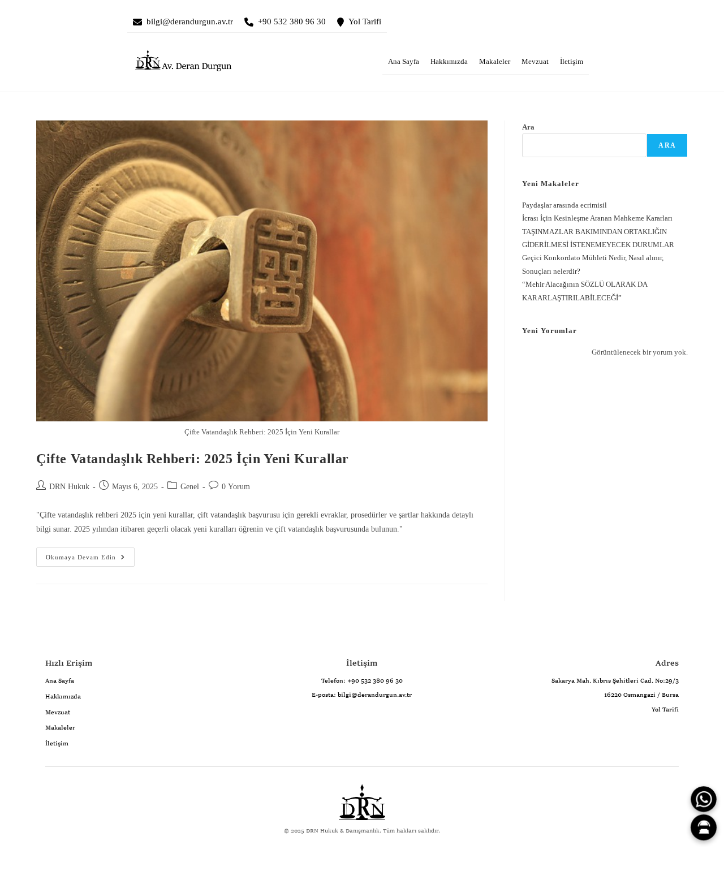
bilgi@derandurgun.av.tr (189, 21)
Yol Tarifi (364, 21)
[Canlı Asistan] (703, 827)
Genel (189, 486)
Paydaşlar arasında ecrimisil (564, 205)
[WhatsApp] (704, 799)
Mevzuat (535, 62)
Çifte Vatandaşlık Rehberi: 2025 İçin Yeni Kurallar (192, 458)
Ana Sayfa (403, 62)
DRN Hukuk (69, 486)
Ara (528, 127)
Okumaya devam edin (76, 553)
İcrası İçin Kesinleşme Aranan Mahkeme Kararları (597, 218)
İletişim (571, 62)
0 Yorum (236, 486)
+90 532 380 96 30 (292, 21)
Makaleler (494, 62)
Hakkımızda (449, 62)
